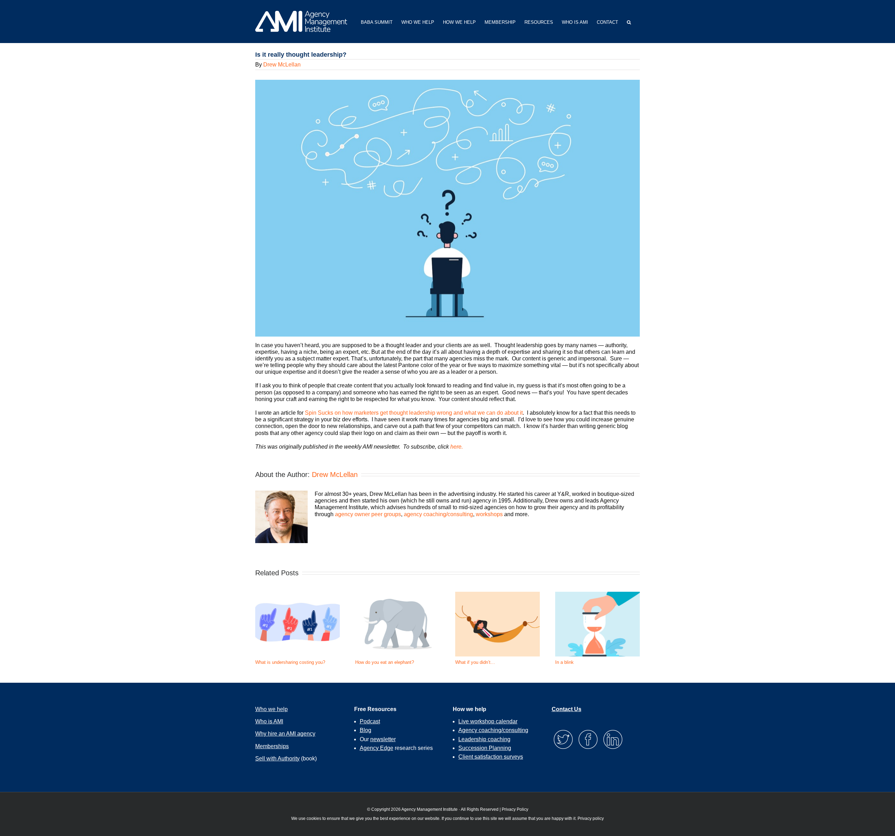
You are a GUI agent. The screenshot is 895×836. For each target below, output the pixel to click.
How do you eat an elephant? (384, 662)
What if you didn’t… (475, 662)
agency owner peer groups (368, 514)
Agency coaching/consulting (493, 730)
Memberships (272, 746)
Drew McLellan (282, 65)
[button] (629, 21)
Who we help (271, 709)
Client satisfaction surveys (490, 757)
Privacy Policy (515, 809)
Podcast (370, 721)
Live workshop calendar (487, 721)
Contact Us (566, 709)
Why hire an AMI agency (285, 734)
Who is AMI (269, 721)
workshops (489, 514)
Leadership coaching (484, 739)
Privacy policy (591, 818)
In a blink (564, 662)
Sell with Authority (277, 758)
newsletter (383, 739)
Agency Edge (376, 748)
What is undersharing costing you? (290, 662)
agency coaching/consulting (438, 514)
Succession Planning (484, 748)
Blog (365, 730)
